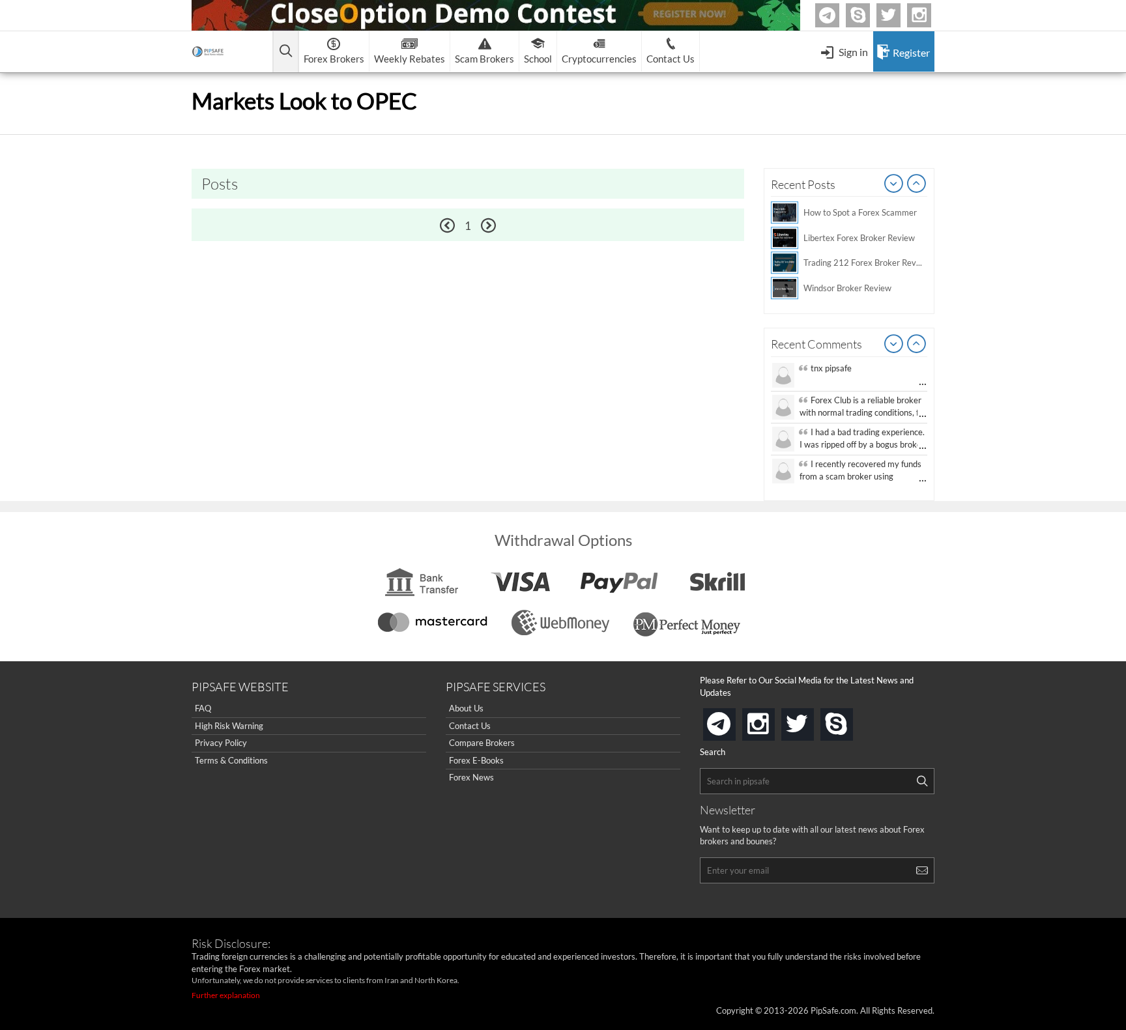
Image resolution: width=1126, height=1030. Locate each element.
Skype (868, 15)
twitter (899, 15)
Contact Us (470, 726)
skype (850, 720)
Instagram (929, 15)
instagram (772, 720)
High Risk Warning (229, 726)
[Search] (922, 781)
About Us (466, 708)
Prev (894, 184)
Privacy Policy (221, 742)
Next (916, 184)
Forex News (471, 777)
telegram (733, 723)
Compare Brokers (482, 742)
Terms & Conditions (231, 760)
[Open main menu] (285, 51)
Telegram (837, 17)
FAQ (203, 708)
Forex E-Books (476, 760)
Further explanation (226, 995)
